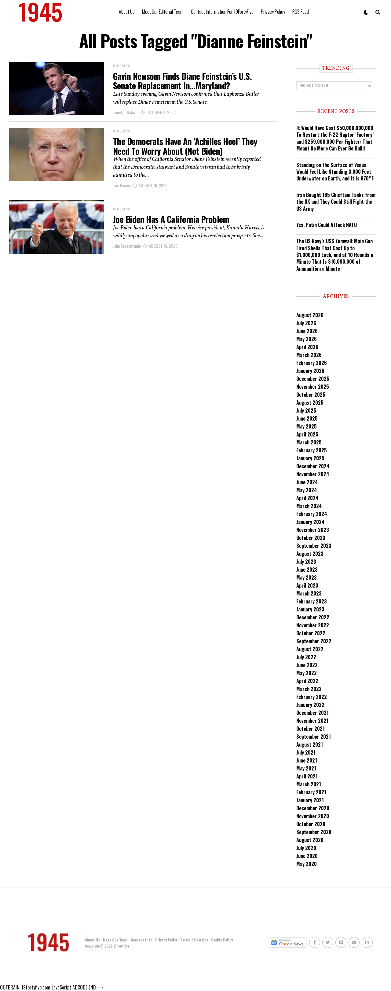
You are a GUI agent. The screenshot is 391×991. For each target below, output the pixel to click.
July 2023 (306, 561)
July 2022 (306, 657)
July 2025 (306, 410)
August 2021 (309, 744)
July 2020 (306, 848)
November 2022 (312, 625)
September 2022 (313, 641)
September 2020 (313, 832)
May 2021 (306, 768)
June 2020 (307, 855)
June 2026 (307, 331)
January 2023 (310, 609)
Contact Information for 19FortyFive (222, 11)
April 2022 (307, 681)
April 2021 (307, 776)
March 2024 (309, 506)
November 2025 (312, 386)
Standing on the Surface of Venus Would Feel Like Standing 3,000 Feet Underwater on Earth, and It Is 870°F (335, 171)
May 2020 (306, 863)
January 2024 (310, 521)
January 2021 (310, 800)
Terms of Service (194, 939)
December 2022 (312, 617)
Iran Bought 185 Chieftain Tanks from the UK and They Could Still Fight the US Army (335, 201)
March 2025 (309, 442)
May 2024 (306, 490)
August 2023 (309, 553)
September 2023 (313, 545)
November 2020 (312, 816)
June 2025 (307, 418)
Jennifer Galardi (125, 112)
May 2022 (306, 673)
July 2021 (306, 752)
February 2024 (311, 514)
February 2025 (311, 450)
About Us (127, 11)
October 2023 (310, 537)
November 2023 (312, 529)
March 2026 (309, 354)
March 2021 (308, 784)
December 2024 (313, 466)
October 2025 (310, 394)
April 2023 (307, 585)
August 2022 (309, 649)
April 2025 (307, 434)
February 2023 (311, 601)
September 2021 (313, 736)
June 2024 (307, 482)
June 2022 (307, 665)
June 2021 (306, 760)
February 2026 (311, 362)
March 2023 (309, 593)
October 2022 (310, 633)
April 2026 (307, 347)
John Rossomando (127, 246)
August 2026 (309, 315)
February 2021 (311, 792)
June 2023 (307, 569)
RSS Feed (300, 11)
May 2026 (306, 339)
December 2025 (312, 378)
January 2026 (310, 370)
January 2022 (310, 704)
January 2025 (310, 458)
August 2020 (309, 840)
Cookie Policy (222, 939)
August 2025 (309, 402)
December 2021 (312, 712)
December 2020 (312, 808)
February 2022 (311, 696)
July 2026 (306, 323)
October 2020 (310, 824)
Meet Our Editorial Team (163, 11)
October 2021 (310, 728)
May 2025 (306, 426)
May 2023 (306, 577)
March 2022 (309, 688)
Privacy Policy (273, 11)
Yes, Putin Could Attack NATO (326, 224)
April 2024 (307, 498)
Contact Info (141, 939)
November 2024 (312, 474)
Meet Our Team (115, 939)
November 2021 (312, 720)
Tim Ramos (122, 185)
